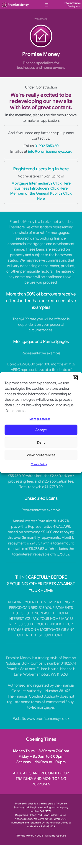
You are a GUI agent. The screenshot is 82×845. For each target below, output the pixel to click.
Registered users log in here (41, 169)
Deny (41, 442)
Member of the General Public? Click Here (41, 196)
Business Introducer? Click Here (41, 188)
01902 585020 (47, 146)
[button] (75, 377)
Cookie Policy (39, 464)
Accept (41, 430)
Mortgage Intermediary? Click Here (40, 183)
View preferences (41, 455)
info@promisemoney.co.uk (50, 151)
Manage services (39, 419)
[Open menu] (46, 5)
